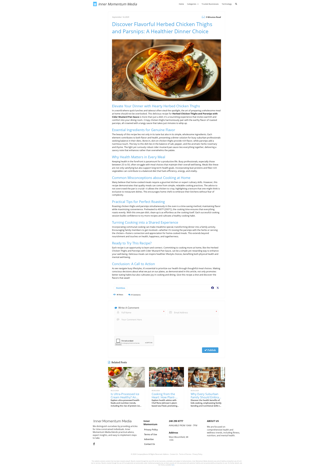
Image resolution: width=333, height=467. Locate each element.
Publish (211, 350)
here (172, 465)
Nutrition (120, 288)
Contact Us (174, 454)
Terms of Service (185, 454)
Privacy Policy (197, 454)
